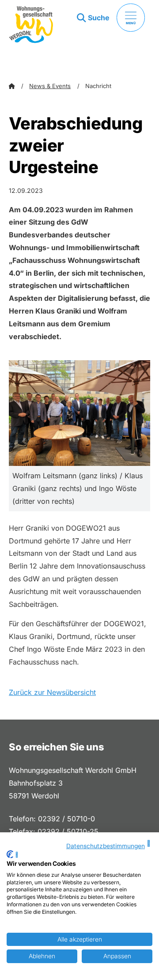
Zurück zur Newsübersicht (52, 692)
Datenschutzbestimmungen (105, 845)
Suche (99, 17)
